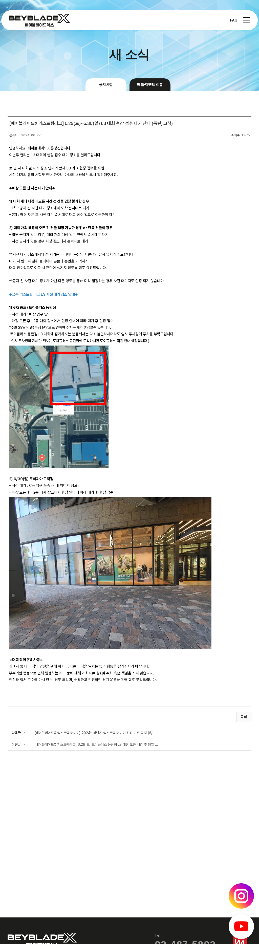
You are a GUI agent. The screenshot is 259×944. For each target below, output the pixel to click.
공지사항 (106, 84)
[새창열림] (241, 896)
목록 (244, 717)
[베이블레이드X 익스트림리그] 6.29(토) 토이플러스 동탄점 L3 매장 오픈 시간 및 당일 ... (96, 744)
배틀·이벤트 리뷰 (150, 84)
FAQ (234, 20)
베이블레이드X (39, 20)
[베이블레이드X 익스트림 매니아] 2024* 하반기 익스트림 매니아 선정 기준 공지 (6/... (94, 733)
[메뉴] (246, 20)
